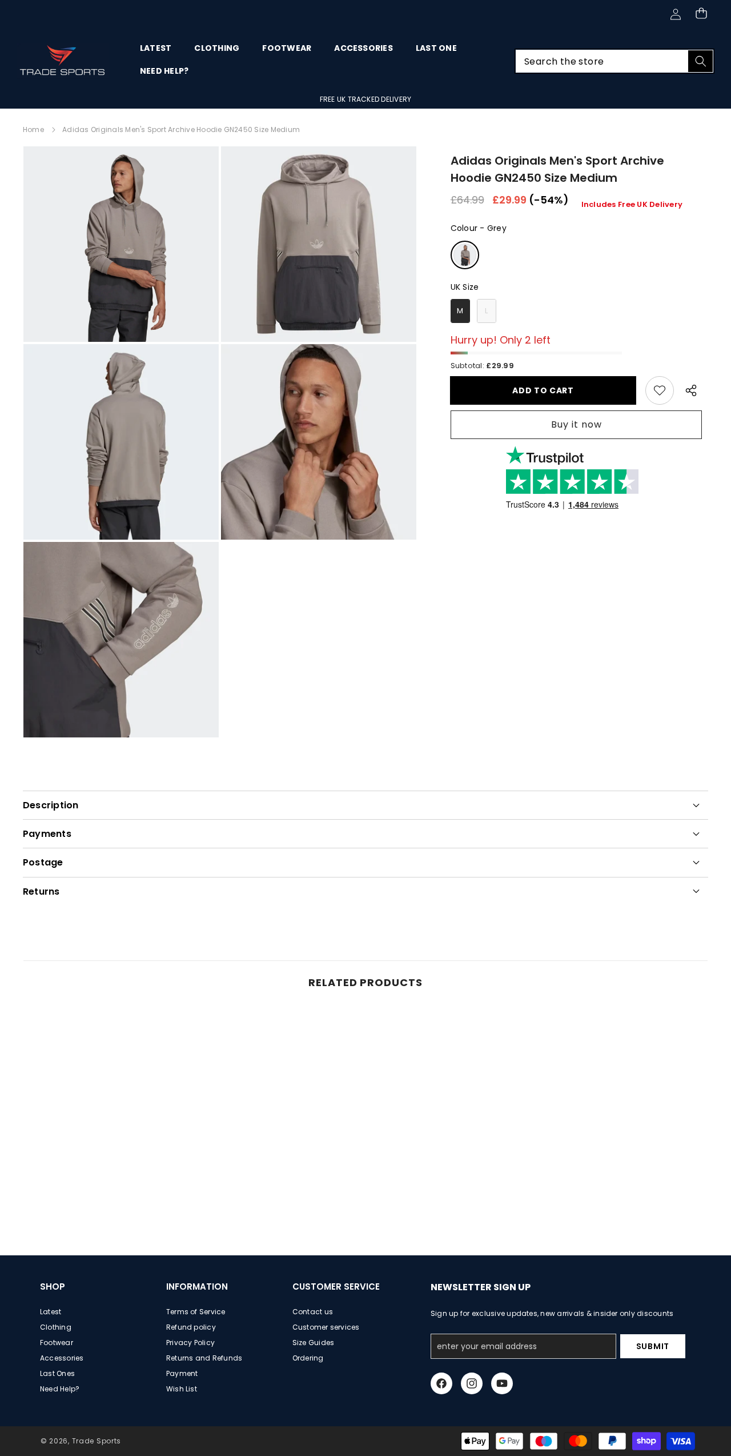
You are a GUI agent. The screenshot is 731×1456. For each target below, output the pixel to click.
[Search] (700, 61)
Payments (47, 833)
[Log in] (675, 14)
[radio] (465, 255)
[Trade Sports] (63, 61)
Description (51, 805)
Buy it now (576, 425)
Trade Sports (96, 1441)
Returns (41, 891)
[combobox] (614, 61)
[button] (701, 13)
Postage (43, 862)
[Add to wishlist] (659, 390)
